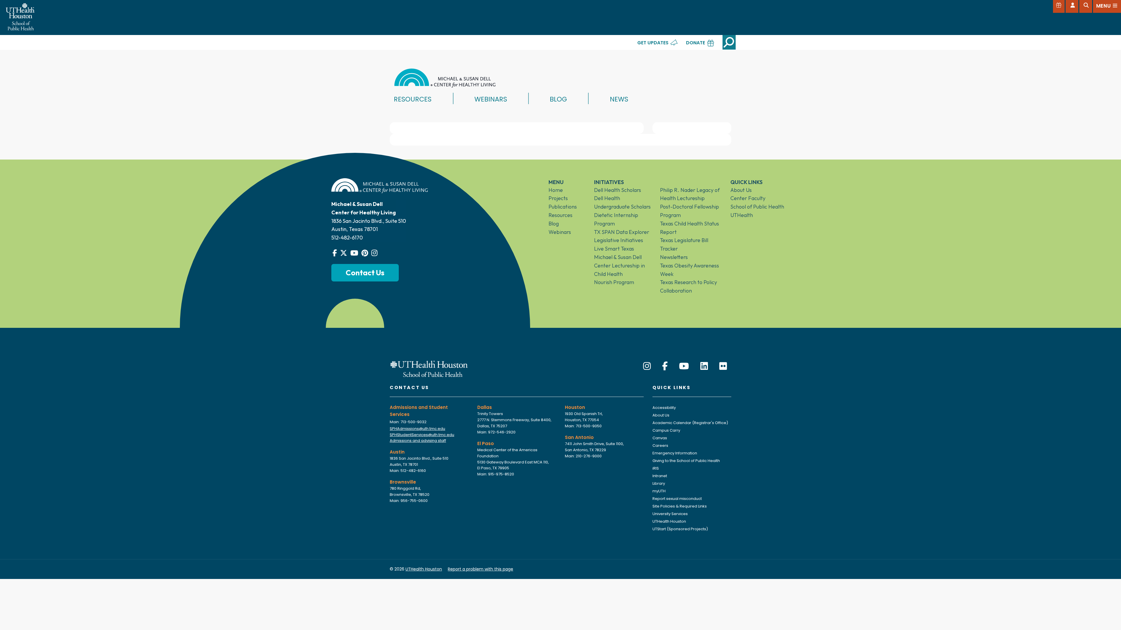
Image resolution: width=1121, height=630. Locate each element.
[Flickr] (723, 366)
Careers (660, 445)
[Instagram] (647, 366)
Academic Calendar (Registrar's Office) (690, 423)
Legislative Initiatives (618, 240)
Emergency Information (674, 453)
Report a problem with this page (480, 569)
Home (556, 190)
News (619, 99)
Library (658, 483)
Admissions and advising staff (418, 440)
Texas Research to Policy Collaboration (688, 286)
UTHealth (741, 215)
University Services (670, 514)
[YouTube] (684, 366)
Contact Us (365, 272)
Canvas (659, 438)
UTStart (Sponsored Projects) (680, 529)
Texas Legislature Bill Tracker (684, 244)
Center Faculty (747, 198)
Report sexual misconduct (677, 498)
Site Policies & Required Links (679, 506)
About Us (741, 190)
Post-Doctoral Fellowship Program (689, 210)
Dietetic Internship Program (616, 219)
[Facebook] (665, 366)
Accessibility (664, 407)
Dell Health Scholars (617, 190)
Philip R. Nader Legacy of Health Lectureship (690, 194)
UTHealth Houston (669, 521)
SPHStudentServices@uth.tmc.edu (422, 435)
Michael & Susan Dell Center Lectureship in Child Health (619, 265)
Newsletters (674, 257)
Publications (563, 206)
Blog (558, 99)
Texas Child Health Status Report (689, 227)
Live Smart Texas (614, 248)
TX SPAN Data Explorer (621, 232)
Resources (412, 99)
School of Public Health (757, 206)
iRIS (655, 468)
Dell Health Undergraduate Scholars (622, 202)
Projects (558, 198)
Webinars (490, 99)
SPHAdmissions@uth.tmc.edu (417, 428)
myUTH (659, 491)
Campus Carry (666, 430)
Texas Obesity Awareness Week (689, 269)
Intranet (659, 476)
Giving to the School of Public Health (686, 460)
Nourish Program (614, 282)
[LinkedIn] (704, 366)
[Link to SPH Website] (429, 368)
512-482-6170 (347, 237)
